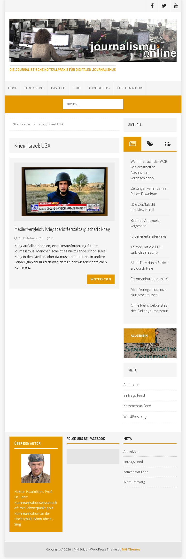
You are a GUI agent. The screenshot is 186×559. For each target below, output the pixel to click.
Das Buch (58, 88)
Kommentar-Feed (137, 406)
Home (12, 88)
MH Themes (131, 549)
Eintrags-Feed (134, 395)
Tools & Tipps (99, 88)
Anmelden (131, 384)
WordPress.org (135, 416)
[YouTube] (176, 6)
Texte (77, 88)
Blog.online (34, 88)
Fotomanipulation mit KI (149, 278)
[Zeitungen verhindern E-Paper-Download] (150, 343)
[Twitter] (164, 6)
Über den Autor (129, 88)
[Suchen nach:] (93, 104)
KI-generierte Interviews (149, 236)
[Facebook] (152, 6)
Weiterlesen (101, 279)
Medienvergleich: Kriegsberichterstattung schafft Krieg (62, 229)
